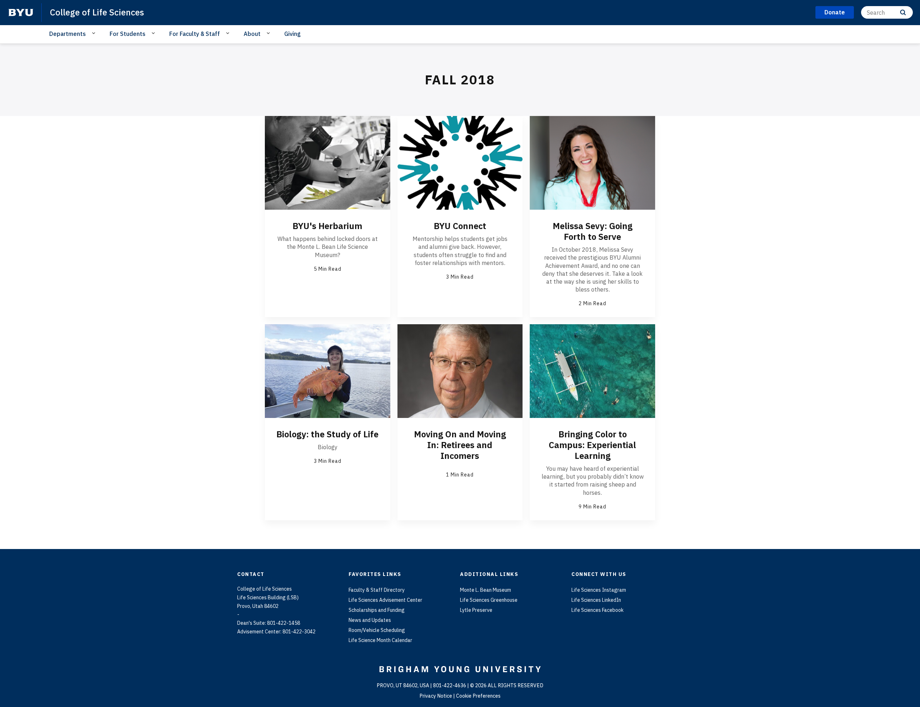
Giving (292, 33)
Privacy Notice (435, 696)
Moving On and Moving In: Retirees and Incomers (460, 444)
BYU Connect (460, 226)
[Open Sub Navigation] (94, 33)
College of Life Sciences (97, 12)
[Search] (903, 12)
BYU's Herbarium (327, 226)
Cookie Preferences (478, 696)
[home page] (20, 12)
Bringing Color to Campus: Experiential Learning (592, 444)
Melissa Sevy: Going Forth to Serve (592, 231)
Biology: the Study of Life (327, 434)
